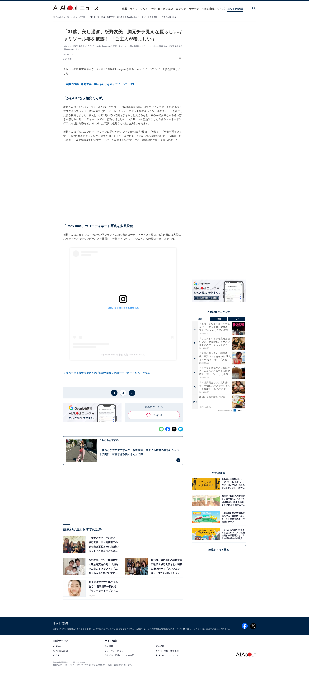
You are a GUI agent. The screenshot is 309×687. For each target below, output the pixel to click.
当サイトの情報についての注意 (119, 655)
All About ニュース (61, 17)
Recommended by (225, 410)
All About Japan (60, 651)
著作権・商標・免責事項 (167, 651)
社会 (153, 8)
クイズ (221, 8)
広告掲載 (160, 646)
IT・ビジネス (165, 8)
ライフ (134, 8)
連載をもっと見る (218, 549)
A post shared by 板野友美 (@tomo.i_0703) (123, 354)
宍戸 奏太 (67, 59)
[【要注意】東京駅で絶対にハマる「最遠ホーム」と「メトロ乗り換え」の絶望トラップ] (233, 517)
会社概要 (109, 646)
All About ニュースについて (168, 655)
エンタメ (181, 8)
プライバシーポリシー (115, 651)
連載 (124, 8)
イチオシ (57, 655)
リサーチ (194, 8)
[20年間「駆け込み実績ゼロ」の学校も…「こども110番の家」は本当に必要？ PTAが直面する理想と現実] (233, 500)
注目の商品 (208, 8)
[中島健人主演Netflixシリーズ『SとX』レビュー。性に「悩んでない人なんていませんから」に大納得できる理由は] (233, 483)
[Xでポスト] (174, 429)
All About (57, 646)
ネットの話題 (235, 8)
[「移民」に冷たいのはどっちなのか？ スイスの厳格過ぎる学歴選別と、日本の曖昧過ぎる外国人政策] (233, 534)
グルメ (144, 8)
